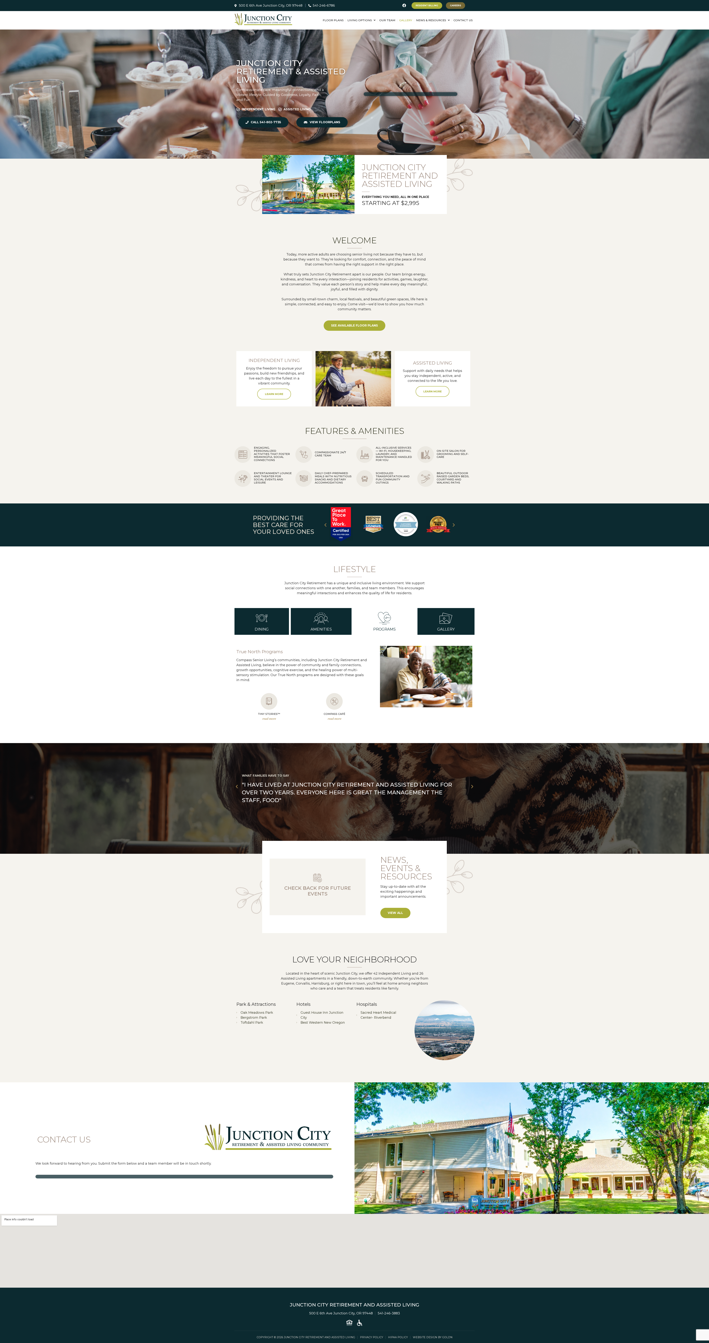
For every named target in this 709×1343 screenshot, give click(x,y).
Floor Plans (333, 20)
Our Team (387, 20)
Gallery (405, 20)
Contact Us (463, 20)
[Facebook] (404, 5)
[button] (325, 525)
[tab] (261, 621)
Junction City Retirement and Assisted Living (354, 1305)
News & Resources (431, 20)
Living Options (359, 20)
